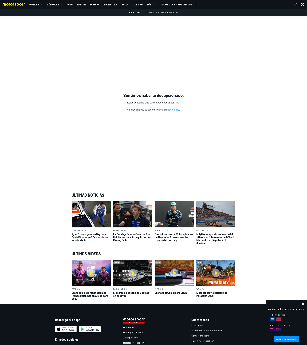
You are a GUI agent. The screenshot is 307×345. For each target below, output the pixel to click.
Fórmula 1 (34, 4)
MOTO (70, 4)
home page (173, 109)
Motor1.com (128, 327)
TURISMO (138, 4)
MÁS (149, 4)
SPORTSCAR (110, 4)
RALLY (125, 4)
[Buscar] (296, 4)
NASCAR (81, 4)
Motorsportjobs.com (133, 332)
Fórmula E (53, 4)
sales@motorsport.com (203, 340)
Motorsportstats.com (134, 342)
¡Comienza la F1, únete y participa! (161, 12)
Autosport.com (130, 337)
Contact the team (200, 335)
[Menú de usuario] (302, 4)
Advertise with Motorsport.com (206, 330)
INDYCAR (94, 4)
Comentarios (197, 325)
